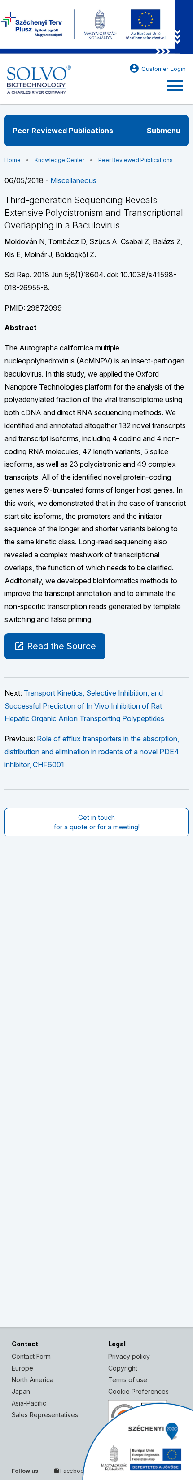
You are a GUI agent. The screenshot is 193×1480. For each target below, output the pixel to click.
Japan (21, 1391)
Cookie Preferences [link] (138, 1391)
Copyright (122, 1368)
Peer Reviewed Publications (135, 160)
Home (12, 160)
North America (32, 1380)
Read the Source (55, 646)
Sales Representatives (45, 1415)
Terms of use (127, 1380)
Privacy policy (129, 1356)
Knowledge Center (59, 160)
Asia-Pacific (29, 1403)
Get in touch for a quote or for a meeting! (97, 822)
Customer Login (157, 68)
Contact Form (31, 1356)
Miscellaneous (73, 180)
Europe (22, 1368)
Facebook (73, 1470)
